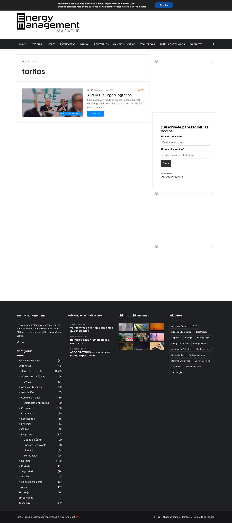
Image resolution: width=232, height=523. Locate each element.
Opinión (85, 44)
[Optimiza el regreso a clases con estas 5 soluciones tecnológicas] (157, 346)
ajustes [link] (142, 6)
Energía (188, 337)
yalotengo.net (67, 517)
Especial (26, 423)
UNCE (27, 381)
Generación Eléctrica (181, 349)
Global (25, 429)
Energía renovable (180, 343)
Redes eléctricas (197, 355)
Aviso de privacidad (204, 517)
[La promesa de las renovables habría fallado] (141, 327)
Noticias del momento (30, 481)
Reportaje (24, 492)
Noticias (36, 44)
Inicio (22, 44)
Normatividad (177, 355)
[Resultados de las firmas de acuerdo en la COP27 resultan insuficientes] (141, 337)
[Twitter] (19, 342)
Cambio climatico (124, 44)
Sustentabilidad (193, 366)
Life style (24, 476)
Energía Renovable (35, 445)
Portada (25, 466)
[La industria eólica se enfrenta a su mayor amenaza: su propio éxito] (157, 327)
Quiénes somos (171, 517)
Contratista (27, 413)
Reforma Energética (180, 360)
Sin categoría (26, 497)
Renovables (101, 44)
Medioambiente (203, 349)
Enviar (166, 163)
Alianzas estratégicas (33, 376)
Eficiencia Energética (36, 402)
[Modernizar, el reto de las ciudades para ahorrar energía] (126, 346)
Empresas (176, 337)
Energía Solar (199, 343)
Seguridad (27, 471)
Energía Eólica (204, 337)
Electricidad (201, 332)
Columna (26, 408)
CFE (195, 326)
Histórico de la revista (30, 371)
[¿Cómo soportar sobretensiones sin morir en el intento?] (141, 346)
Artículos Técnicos (172, 44)
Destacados (28, 418)
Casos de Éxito (33, 439)
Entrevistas (67, 44)
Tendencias (31, 455)
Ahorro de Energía (179, 326)
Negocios (26, 434)
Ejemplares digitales (29, 360)
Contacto (196, 44)
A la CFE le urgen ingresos (109, 95)
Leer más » (95, 113)
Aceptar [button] (164, 5)
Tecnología (147, 44)
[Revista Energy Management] (48, 22)
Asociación (27, 392)
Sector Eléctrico (202, 360)
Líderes (51, 44)
